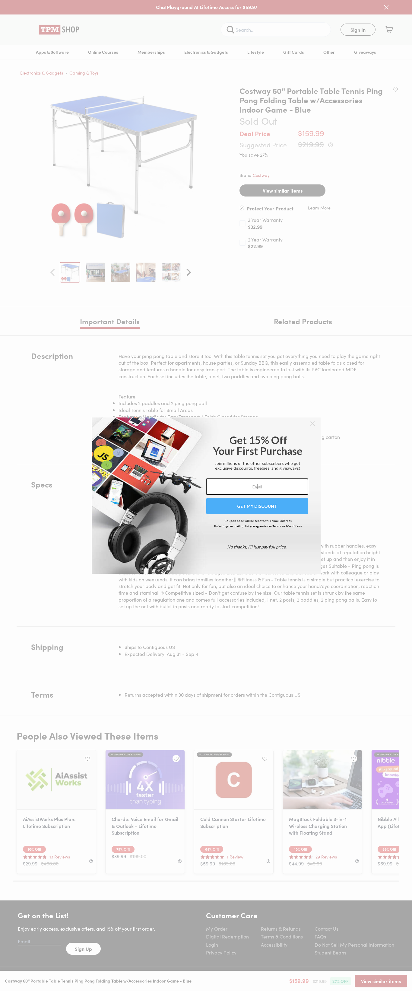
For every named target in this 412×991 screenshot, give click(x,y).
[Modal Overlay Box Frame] (206, 495)
